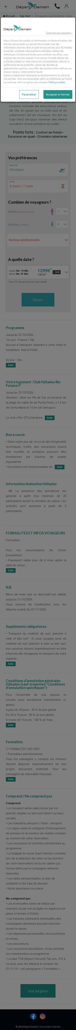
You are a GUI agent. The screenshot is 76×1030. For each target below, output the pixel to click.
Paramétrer (29, 94)
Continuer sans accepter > (59, 33)
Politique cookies (57, 82)
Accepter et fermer (58, 94)
